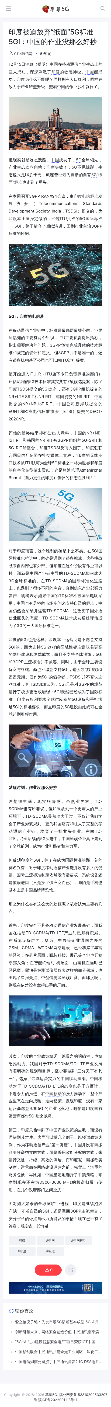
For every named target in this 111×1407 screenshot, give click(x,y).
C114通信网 (23, 53)
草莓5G (51, 1394)
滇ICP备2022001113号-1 (57, 1400)
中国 (54, 64)
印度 (55, 71)
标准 (18, 182)
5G (78, 159)
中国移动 (69, 1078)
